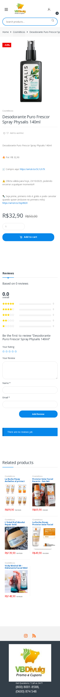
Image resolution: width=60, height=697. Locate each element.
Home (5, 31)
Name (6, 383)
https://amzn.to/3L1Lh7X (32, 169)
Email (6, 397)
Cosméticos (19, 31)
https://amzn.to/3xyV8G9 (15, 202)
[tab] (8, 275)
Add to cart (30, 236)
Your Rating (8, 346)
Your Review (8, 358)
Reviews (8, 273)
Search (52, 21)
